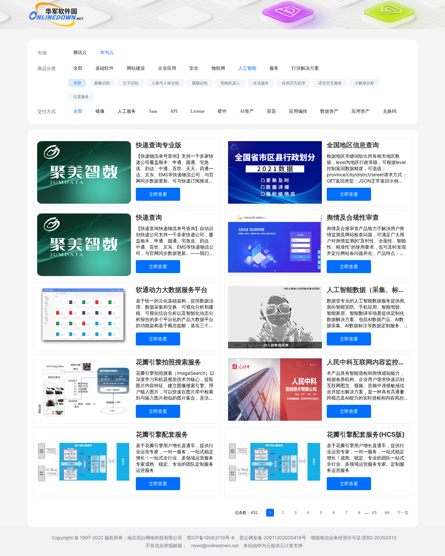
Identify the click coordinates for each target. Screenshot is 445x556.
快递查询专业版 (158, 145)
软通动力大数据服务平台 (172, 290)
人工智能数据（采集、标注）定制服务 (367, 290)
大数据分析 (364, 83)
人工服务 (127, 111)
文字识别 (130, 83)
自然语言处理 (293, 83)
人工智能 (247, 68)
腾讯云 (80, 52)
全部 (77, 68)
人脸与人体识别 (165, 83)
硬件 (222, 111)
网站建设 (136, 68)
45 (374, 512)
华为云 (107, 52)
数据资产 (329, 111)
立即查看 (158, 194)
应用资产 (361, 111)
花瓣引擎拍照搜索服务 (168, 362)
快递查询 (149, 217)
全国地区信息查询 (353, 145)
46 (386, 512)
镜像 (100, 111)
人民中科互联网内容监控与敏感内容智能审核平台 (367, 362)
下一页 (403, 512)
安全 (193, 68)
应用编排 (298, 111)
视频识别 (200, 83)
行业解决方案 (305, 68)
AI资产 (247, 111)
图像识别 (102, 83)
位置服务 (81, 97)
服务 (274, 68)
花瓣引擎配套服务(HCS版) (366, 434)
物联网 (218, 68)
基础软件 (104, 68)
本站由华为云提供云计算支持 (273, 545)
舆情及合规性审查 (353, 217)
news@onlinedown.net (215, 545)
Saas (153, 111)
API (174, 111)
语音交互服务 (330, 83)
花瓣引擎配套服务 (162, 434)
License (198, 111)
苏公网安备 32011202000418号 (273, 537)
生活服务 (261, 83)
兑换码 (389, 111)
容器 (271, 111)
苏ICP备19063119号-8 (211, 537)
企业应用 (167, 68)
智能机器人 (230, 83)
